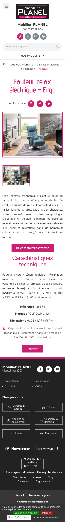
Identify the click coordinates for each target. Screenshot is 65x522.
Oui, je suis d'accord (26, 513)
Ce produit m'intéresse (34, 248)
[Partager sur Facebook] (40, 103)
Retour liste (19, 103)
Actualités (10, 386)
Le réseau (37, 477)
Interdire (46, 513)
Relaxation (29, 69)
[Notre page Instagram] (35, 36)
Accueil (19, 495)
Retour (33, 349)
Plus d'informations (19, 517)
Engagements (42, 481)
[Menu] (6, 6)
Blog (50, 477)
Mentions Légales (39, 495)
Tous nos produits (21, 65)
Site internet (19, 477)
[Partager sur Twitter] (48, 103)
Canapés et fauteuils (48, 64)
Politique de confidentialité (32, 501)
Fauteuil (43, 69)
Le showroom (42, 381)
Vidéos (39, 386)
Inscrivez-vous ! (47, 448)
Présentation (12, 381)
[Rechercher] (58, 47)
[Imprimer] (31, 103)
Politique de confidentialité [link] (46, 518)
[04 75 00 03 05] (20, 36)
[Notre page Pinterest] (43, 36)
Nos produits (30, 56)
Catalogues (24, 481)
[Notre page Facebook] (28, 36)
